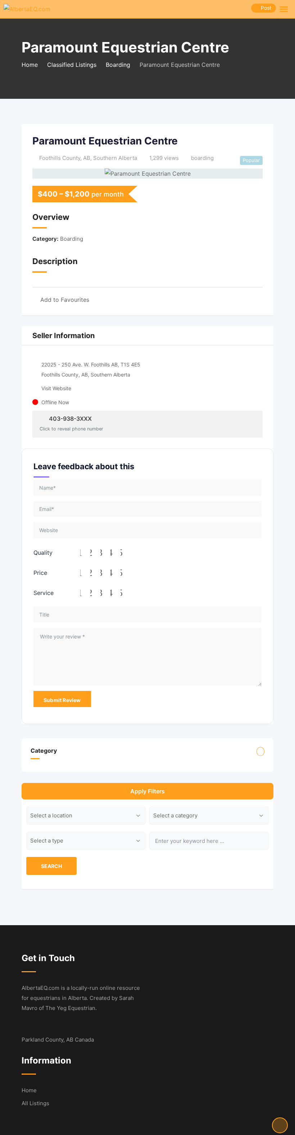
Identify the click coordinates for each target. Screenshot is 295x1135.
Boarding (71, 238)
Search (51, 866)
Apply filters (147, 791)
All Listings (35, 1103)
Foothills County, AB (64, 157)
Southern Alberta (115, 157)
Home (29, 1090)
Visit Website (56, 388)
